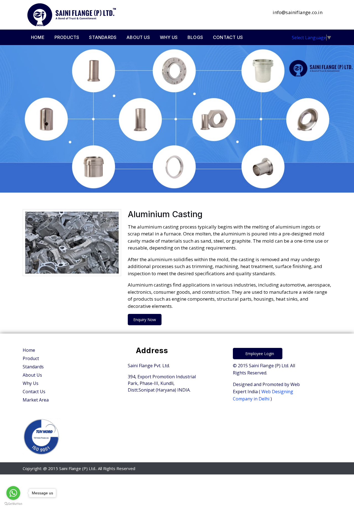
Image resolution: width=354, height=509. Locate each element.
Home (29, 350)
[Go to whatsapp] (13, 493)
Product (31, 358)
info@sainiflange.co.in (297, 12)
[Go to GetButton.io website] (13, 503)
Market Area (36, 400)
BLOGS (195, 37)
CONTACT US (228, 37)
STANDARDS (102, 37)
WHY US (169, 37)
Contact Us (34, 391)
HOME (38, 37)
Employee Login (259, 353)
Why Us (30, 383)
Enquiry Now (144, 319)
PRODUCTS (66, 37)
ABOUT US (138, 37)
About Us (32, 375)
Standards (33, 366)
